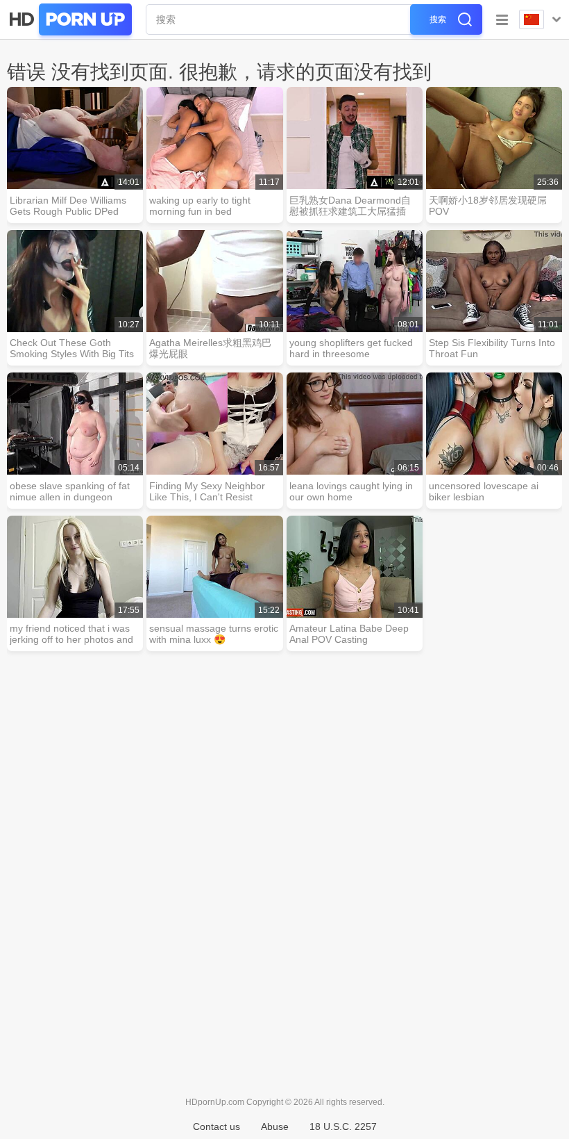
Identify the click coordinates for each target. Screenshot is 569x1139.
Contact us (216, 1126)
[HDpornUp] (69, 19)
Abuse (275, 1126)
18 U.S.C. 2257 (343, 1126)
